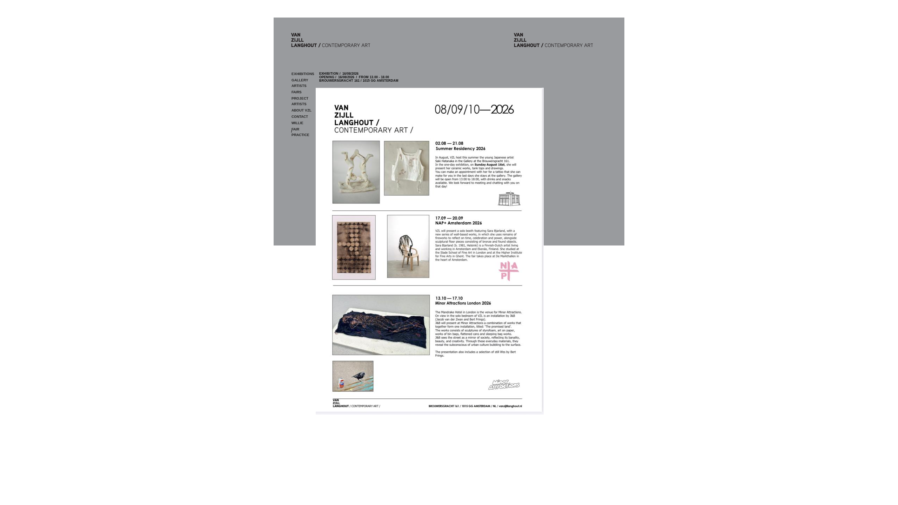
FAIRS (296, 92)
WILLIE (297, 123)
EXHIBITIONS (302, 74)
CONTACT (299, 117)
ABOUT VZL (301, 110)
